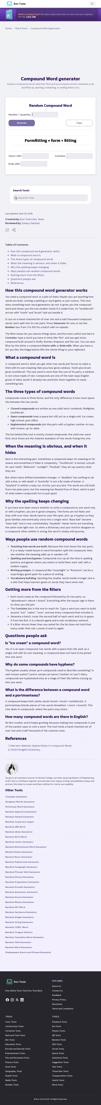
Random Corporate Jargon (19, 821)
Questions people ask (23, 279)
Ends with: (14, 164)
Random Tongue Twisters (19, 932)
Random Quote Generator (19, 897)
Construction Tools (14, 1026)
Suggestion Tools (60, 1062)
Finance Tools (12, 1062)
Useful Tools (58, 1080)
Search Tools (21, 190)
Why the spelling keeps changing (30, 267)
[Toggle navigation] (92, 3)
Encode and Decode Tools (17, 1048)
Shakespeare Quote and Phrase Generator (28, 952)
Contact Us (57, 990)
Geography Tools (13, 1071)
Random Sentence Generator (21, 912)
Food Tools (10, 1066)
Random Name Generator (19, 852)
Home (8, 28)
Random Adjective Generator (21, 811)
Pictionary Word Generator (20, 806)
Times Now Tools (60, 1071)
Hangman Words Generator (20, 801)
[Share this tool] (14, 230)
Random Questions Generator (21, 892)
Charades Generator (16, 796)
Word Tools (21, 28)
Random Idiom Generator (19, 832)
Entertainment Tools (15, 1053)
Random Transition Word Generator (24, 937)
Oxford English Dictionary (25, 750)
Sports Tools (58, 1053)
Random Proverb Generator (20, 887)
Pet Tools (56, 1026)
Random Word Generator (18, 947)
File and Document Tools (17, 1057)
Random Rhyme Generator (19, 902)
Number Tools (12, 1084)
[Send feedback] (7, 229)
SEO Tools (57, 1044)
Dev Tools (10, 1039)
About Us (56, 986)
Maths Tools (11, 1080)
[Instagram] (12, 999)
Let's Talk (31, 17)
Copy (79, 123)
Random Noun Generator (18, 857)
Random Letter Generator (19, 842)
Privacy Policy (59, 999)
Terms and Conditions (62, 1008)
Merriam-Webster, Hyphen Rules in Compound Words (41, 746)
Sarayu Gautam (31, 223)
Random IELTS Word (16, 837)
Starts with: (15, 156)
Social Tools (58, 1048)
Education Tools (13, 1044)
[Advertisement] (50, 53)
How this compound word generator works (35, 251)
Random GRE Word (15, 826)
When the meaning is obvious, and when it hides (38, 263)
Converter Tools (13, 1030)
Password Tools (59, 1021)
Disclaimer (57, 1004)
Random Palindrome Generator (22, 862)
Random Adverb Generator (19, 816)
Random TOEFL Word (16, 927)
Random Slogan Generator (19, 917)
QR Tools (56, 1035)
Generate (22, 123)
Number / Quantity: (20, 115)
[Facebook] (7, 999)
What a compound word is (26, 255)
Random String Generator (19, 922)
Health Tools (11, 1075)
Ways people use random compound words (35, 271)
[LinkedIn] (22, 999)
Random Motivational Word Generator (26, 847)
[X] (17, 999)
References (17, 283)
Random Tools (59, 1039)
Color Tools (10, 1021)
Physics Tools (58, 1030)
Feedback (56, 995)
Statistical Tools (60, 1057)
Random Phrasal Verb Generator (22, 872)
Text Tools (57, 1066)
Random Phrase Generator (19, 877)
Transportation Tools (62, 1075)
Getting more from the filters (27, 275)
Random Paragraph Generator (21, 867)
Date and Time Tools (15, 1035)
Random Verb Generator (18, 942)
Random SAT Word (15, 907)
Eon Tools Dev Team (32, 219)
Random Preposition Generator (22, 882)
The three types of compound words (32, 259)
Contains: (60, 156)
